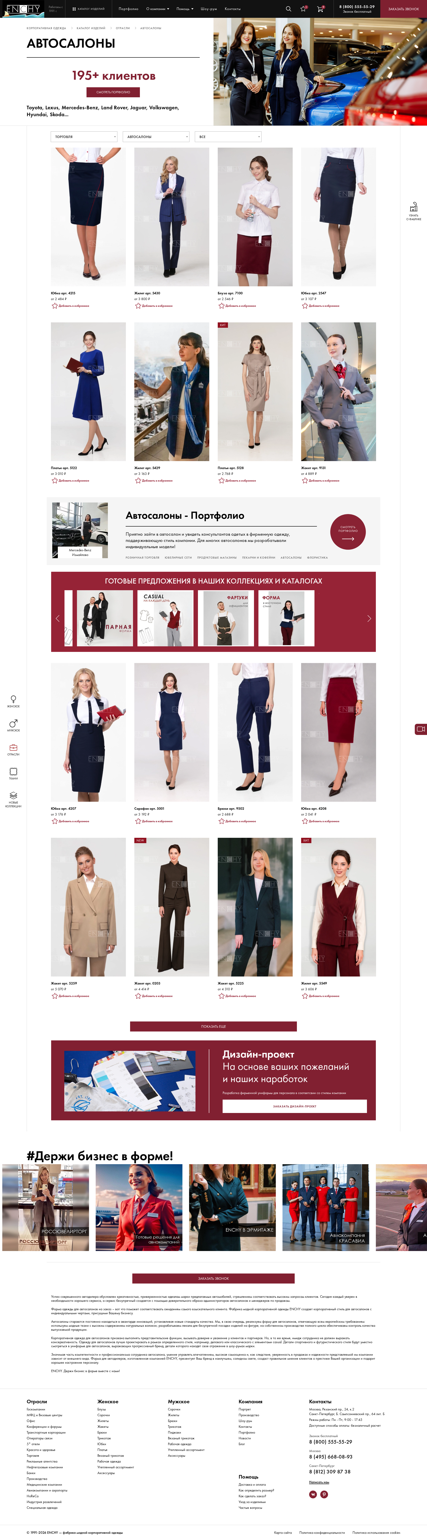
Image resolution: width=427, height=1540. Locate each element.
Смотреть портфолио (113, 92)
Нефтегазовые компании (45, 1467)
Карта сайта (283, 1532)
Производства (37, 1478)
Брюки (102, 1432)
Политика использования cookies (376, 1532)
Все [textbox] (202, 136)
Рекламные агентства (42, 1461)
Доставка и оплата (252, 1484)
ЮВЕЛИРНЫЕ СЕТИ (178, 557)
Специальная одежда (42, 1507)
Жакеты (103, 1426)
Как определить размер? (256, 1490)
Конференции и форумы (44, 1426)
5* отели (33, 1444)
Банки (31, 1473)
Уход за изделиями (252, 1501)
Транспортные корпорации (46, 1432)
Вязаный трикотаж (110, 1455)
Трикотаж (104, 1438)
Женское (108, 1401)
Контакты (233, 8)
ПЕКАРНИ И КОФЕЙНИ (258, 557)
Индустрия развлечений (44, 1501)
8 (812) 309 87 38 (330, 1471)
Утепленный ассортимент (115, 1467)
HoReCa (32, 1496)
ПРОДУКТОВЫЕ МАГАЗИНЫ (217, 557)
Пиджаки (174, 1432)
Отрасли (37, 1401)
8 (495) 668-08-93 (331, 1456)
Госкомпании (36, 1409)
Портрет (245, 1409)
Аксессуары (106, 1473)
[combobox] (84, 136)
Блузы (101, 1409)
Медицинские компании (44, 1484)
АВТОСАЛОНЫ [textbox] (139, 136)
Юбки (101, 1444)
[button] (57, 618)
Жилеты (103, 1420)
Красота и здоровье (41, 1449)
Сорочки (103, 1415)
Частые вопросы (250, 1507)
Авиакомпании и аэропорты (47, 1490)
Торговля (33, 1455)
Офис (31, 1420)
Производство (249, 1415)
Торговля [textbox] (64, 136)
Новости (245, 1438)
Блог (242, 1444)
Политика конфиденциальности (322, 1532)
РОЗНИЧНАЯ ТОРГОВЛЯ (142, 557)
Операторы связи (39, 1438)
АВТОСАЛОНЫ (291, 557)
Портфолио (129, 8)
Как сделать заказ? (252, 1496)
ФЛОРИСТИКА (317, 557)
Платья (102, 1449)
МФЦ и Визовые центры (44, 1415)
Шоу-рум (209, 8)
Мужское (179, 1401)
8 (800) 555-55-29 (357, 6)
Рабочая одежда (109, 1461)
